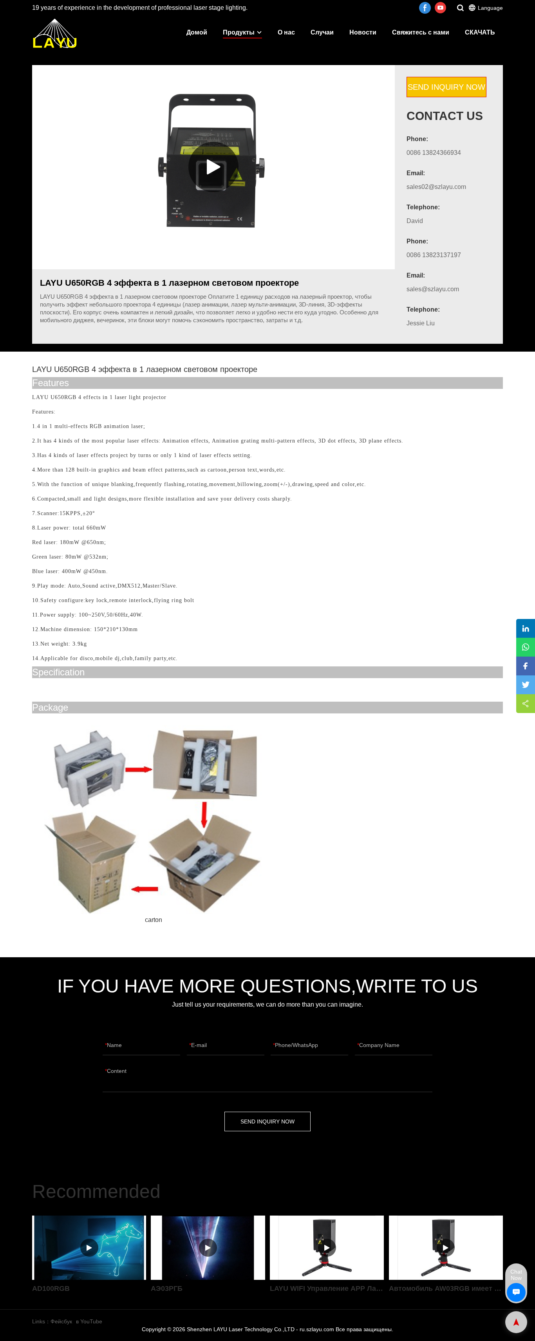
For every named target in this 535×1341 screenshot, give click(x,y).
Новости (362, 32)
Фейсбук (61, 1321)
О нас (286, 32)
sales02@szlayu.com (436, 186)
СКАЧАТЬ (480, 32)
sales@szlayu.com (433, 289)
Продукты (239, 32)
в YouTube (89, 1321)
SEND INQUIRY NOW (446, 87)
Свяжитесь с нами (420, 32)
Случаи (322, 32)
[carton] (153, 820)
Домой (196, 32)
